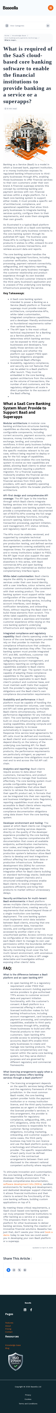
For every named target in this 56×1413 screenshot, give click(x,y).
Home (7, 35)
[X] (19, 1270)
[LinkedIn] (25, 1270)
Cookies (28, 1399)
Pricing (8, 1329)
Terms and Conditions (28, 1404)
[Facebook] (14, 1270)
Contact (9, 1332)
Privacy (28, 1395)
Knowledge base (13, 1345)
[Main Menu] (50, 8)
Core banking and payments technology (21, 38)
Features (9, 1323)
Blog (7, 1348)
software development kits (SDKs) (22, 1184)
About (8, 1326)
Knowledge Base (19, 35)
